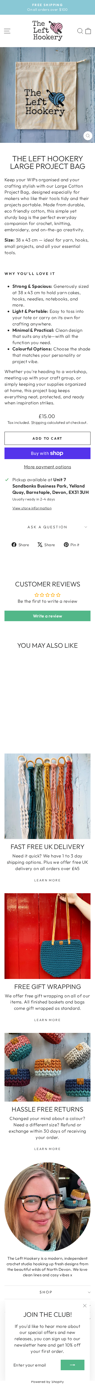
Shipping (38, 422)
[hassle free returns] (47, 1067)
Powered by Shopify (47, 1381)
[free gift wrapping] (47, 936)
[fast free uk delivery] (47, 796)
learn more (47, 880)
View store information (31, 508)
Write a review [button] (47, 616)
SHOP (46, 1292)
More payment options (47, 466)
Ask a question (47, 527)
